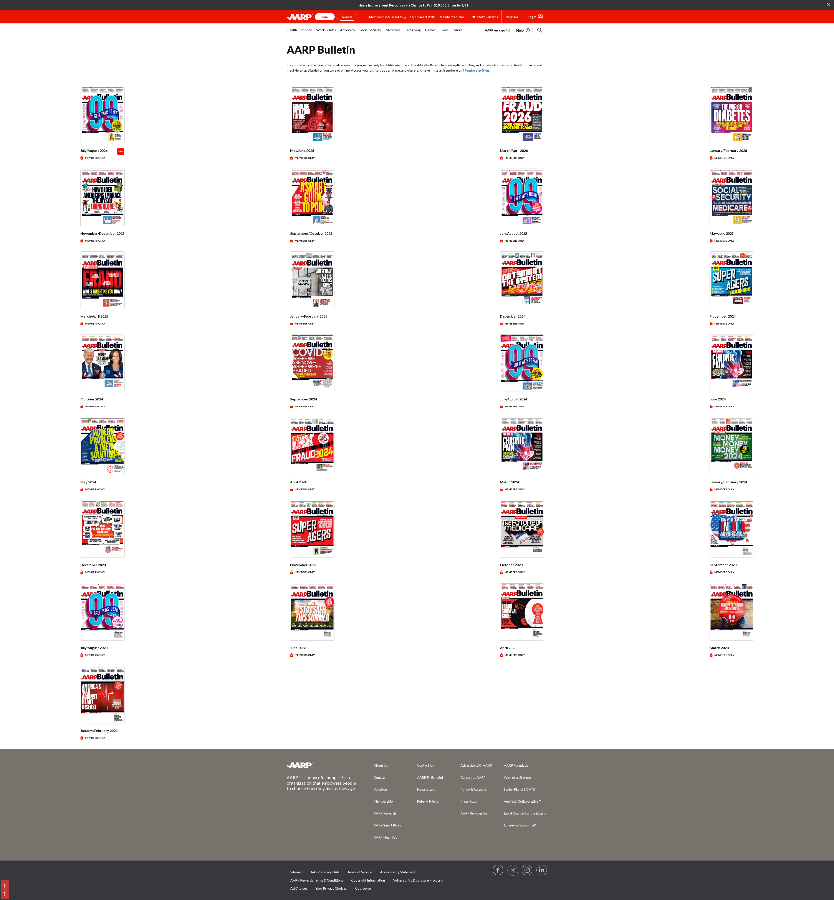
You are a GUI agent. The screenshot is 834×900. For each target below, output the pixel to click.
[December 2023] (102, 528)
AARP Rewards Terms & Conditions (316, 880)
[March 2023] (732, 611)
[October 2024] (102, 363)
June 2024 (718, 399)
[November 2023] (312, 528)
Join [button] (325, 17)
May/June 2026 (302, 150)
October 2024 (91, 399)
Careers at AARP (473, 777)
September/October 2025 (311, 233)
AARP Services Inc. (474, 813)
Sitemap (296, 872)
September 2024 (303, 399)
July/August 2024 (513, 399)
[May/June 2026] (312, 114)
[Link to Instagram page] (527, 870)
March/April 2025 (94, 316)
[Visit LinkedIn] (541, 870)
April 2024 (298, 482)
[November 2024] (732, 280)
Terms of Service (359, 872)
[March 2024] (522, 446)
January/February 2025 (308, 316)
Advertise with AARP (476, 765)
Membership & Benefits (386, 17)
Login (532, 17)
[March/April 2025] (102, 280)
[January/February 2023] (102, 694)
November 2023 (303, 565)
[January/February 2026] (732, 114)
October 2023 (511, 565)
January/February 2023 (98, 730)
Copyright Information (368, 880)
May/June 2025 (722, 233)
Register (512, 17)
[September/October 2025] (312, 197)
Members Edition (452, 17)
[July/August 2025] (522, 197)
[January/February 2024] (732, 446)
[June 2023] (312, 611)
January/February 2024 (728, 482)
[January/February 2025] (312, 280)
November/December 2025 (102, 233)
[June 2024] (732, 363)
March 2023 (719, 648)
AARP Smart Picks (422, 17)
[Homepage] (300, 17)
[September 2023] (732, 528)
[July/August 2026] (102, 114)
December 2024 (512, 316)
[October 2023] (522, 528)
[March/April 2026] (522, 114)
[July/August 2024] (522, 363)
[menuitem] (292, 32)
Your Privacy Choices (331, 888)
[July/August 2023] (102, 611)
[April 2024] (312, 446)
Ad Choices (298, 888)
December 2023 (93, 565)
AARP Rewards (385, 813)
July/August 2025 (513, 233)
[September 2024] (312, 363)
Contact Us (425, 765)
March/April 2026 (514, 150)
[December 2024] (522, 280)
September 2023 (723, 565)
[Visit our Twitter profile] (512, 870)
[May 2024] (102, 446)
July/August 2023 (94, 648)
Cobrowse (363, 888)
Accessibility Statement (397, 872)
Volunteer (381, 789)
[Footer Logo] (321, 765)
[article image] (523, 30)
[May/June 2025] (732, 197)
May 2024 (88, 482)
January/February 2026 (728, 150)
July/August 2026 (94, 150)
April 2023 (508, 648)
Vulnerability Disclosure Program (418, 880)
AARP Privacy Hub (325, 872)
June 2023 (298, 648)
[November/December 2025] (102, 197)
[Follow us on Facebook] (498, 870)
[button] (540, 30)
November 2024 (723, 316)
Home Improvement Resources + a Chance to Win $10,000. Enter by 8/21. (414, 5)
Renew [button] (347, 17)
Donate (379, 777)
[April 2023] (522, 611)
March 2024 (509, 482)
